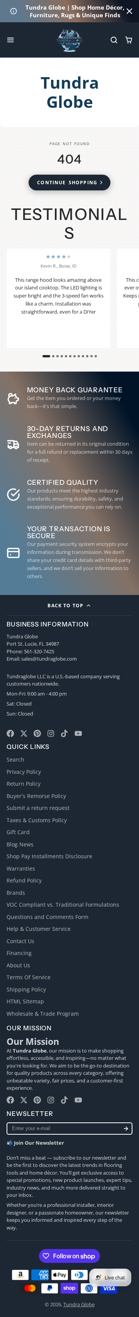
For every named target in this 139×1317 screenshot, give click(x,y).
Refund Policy (24, 880)
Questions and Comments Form (47, 916)
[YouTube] (78, 733)
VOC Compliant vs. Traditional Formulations (63, 904)
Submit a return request (38, 807)
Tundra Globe (79, 1304)
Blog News (20, 844)
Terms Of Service (29, 977)
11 (91, 356)
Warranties (21, 868)
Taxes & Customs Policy (37, 820)
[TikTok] (65, 733)
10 (87, 356)
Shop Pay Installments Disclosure (49, 856)
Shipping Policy (26, 989)
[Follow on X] (24, 733)
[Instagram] (51, 733)
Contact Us (20, 941)
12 (96, 356)
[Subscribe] (125, 1128)
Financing (19, 953)
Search (15, 759)
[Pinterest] (37, 733)
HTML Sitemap (25, 1001)
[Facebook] (10, 733)
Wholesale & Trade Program (43, 1013)
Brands (16, 892)
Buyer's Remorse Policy (36, 796)
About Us (18, 965)
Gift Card (18, 832)
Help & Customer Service (39, 928)
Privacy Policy (24, 771)
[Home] (69, 40)
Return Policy (24, 783)
